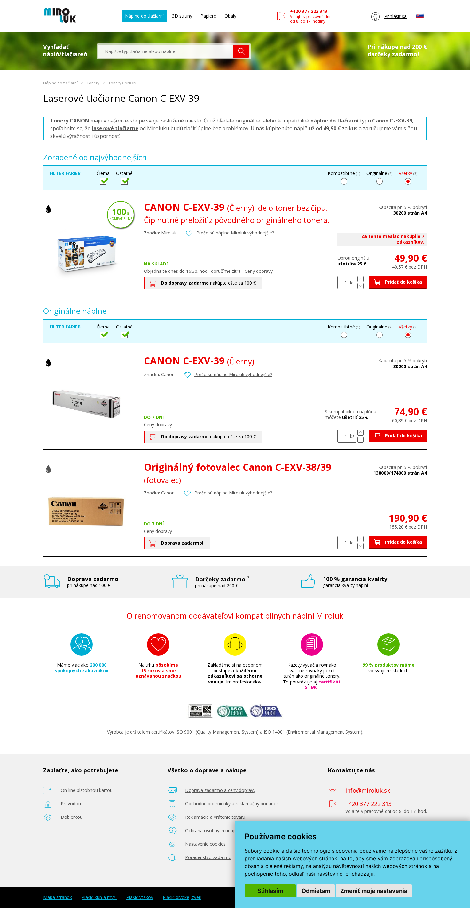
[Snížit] (360, 286)
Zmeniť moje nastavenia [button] (373, 891)
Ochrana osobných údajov (212, 830)
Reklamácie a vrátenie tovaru (215, 817)
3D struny (182, 16)
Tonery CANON (122, 83)
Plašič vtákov (139, 897)
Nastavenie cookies (205, 844)
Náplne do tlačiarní (144, 16)
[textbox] (165, 51)
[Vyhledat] (241, 51)
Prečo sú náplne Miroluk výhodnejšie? (235, 233)
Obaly (230, 16)
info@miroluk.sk (367, 790)
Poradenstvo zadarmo (208, 857)
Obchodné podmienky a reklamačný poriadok (232, 804)
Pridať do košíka (403, 282)
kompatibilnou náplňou (352, 411)
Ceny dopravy (259, 271)
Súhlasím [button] (270, 891)
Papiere (208, 16)
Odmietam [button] (316, 891)
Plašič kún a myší (99, 897)
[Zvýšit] (360, 279)
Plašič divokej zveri (182, 897)
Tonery (93, 83)
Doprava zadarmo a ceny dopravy (220, 790)
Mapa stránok (57, 897)
